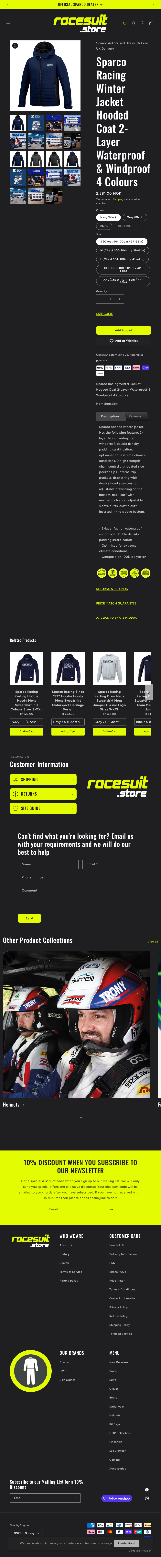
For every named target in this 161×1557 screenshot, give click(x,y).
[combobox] (26, 722)
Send (29, 918)
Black (104, 226)
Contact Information (122, 1298)
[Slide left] (72, 1118)
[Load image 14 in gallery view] (54, 159)
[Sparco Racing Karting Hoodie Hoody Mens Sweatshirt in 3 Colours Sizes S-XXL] (26, 668)
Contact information (140, 1551)
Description (110, 416)
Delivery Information (123, 1254)
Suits (112, 1380)
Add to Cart (27, 731)
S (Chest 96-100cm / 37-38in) (121, 241)
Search (64, 1263)
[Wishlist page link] (125, 23)
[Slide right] (89, 1118)
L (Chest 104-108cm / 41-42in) (122, 259)
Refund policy (68, 1280)
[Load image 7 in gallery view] (72, 123)
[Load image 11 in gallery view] (72, 141)
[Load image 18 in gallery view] (54, 177)
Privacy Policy (118, 1307)
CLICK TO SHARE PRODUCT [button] (120, 617)
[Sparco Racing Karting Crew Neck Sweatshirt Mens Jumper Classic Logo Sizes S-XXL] (109, 668)
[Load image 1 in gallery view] (18, 123)
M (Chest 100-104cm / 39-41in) (122, 250)
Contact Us (116, 1245)
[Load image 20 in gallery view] (18, 196)
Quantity (101, 291)
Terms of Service (70, 1271)
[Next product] (149, 692)
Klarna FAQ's (118, 1271)
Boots (113, 1397)
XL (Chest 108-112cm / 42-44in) (123, 269)
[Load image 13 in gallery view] (36, 159)
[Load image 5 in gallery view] (36, 123)
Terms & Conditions (122, 1289)
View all (153, 941)
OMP (62, 1371)
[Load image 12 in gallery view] (18, 159)
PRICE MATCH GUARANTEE (116, 603)
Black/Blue (128, 227)
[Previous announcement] (7, 4)
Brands (114, 1371)
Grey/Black (135, 217)
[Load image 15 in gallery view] (72, 159)
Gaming (114, 1459)
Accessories (117, 1468)
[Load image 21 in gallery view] (36, 196)
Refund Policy (118, 1316)
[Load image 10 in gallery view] (54, 141)
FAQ (112, 1263)
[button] (8, 23)
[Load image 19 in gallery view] (72, 177)
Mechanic (116, 1442)
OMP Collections (120, 1433)
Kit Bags (114, 1424)
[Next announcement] (153, 4)
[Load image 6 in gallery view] (54, 123)
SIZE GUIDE (104, 314)
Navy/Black (108, 217)
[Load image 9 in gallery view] (36, 141)
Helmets (11, 1104)
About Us (65, 1245)
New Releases (118, 1362)
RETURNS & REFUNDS (112, 589)
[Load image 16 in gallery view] (18, 177)
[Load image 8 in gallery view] (18, 141)
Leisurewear (117, 1450)
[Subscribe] (111, 1209)
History (64, 1254)
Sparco (64, 1362)
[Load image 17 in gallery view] (36, 177)
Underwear (116, 1406)
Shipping (118, 199)
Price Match (117, 1280)
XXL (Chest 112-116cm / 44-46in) (123, 281)
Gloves (114, 1388)
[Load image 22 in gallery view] (54, 196)
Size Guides (67, 1380)
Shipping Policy (119, 1325)
